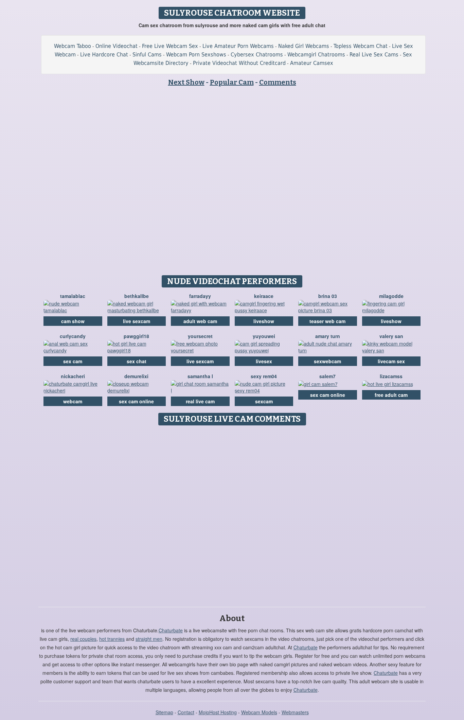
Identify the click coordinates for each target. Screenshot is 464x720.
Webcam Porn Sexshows (196, 54)
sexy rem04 (264, 376)
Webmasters (295, 712)
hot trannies (112, 638)
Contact (186, 712)
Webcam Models (259, 712)
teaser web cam (327, 321)
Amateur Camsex (311, 63)
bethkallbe (136, 296)
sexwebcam (327, 361)
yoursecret (200, 336)
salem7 (327, 376)
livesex (264, 361)
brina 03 (327, 296)
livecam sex (391, 361)
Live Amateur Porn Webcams (238, 46)
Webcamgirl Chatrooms (316, 54)
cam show (73, 321)
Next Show (186, 82)
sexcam (264, 401)
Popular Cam (232, 82)
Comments (277, 82)
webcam (72, 401)
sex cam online (136, 401)
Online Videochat (116, 46)
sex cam (72, 361)
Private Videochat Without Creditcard (239, 63)
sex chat (136, 361)
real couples (83, 638)
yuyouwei (264, 336)
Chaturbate (171, 630)
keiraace (263, 296)
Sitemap (164, 712)
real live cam (200, 401)
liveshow (263, 321)
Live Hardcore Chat (104, 54)
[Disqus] (232, 514)
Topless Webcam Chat (361, 46)
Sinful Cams (147, 54)
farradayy (200, 296)
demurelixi (136, 376)
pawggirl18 (136, 336)
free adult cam (391, 394)
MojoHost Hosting (218, 712)
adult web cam (200, 321)
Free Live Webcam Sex (170, 46)
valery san (391, 336)
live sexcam (136, 321)
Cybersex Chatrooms (257, 54)
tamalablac (72, 296)
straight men (149, 638)
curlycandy (73, 336)
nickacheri (73, 376)
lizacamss (391, 376)
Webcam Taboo (72, 46)
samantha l (200, 376)
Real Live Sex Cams (374, 54)
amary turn (327, 336)
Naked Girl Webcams (303, 46)
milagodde (391, 296)
